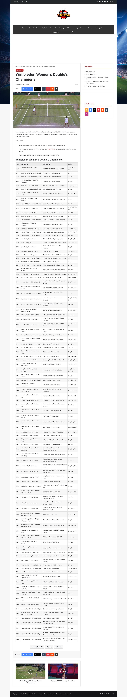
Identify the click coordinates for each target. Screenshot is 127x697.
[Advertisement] (63, 48)
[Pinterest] (48, 89)
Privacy (62, 694)
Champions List (33, 28)
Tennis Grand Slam (91, 74)
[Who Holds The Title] (63, 13)
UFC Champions (90, 71)
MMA (68, 28)
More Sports (98, 28)
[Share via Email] (56, 89)
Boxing (76, 28)
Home (24, 28)
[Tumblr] (44, 89)
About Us (52, 694)
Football (44, 28)
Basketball (53, 28)
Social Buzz (17, 1)
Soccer (82, 28)
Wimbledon (29, 66)
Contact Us (68, 694)
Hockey (61, 28)
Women (58, 647)
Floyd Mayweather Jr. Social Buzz (95, 86)
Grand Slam (51, 149)
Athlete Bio (25, 1)
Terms (57, 694)
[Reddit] (52, 89)
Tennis (90, 28)
